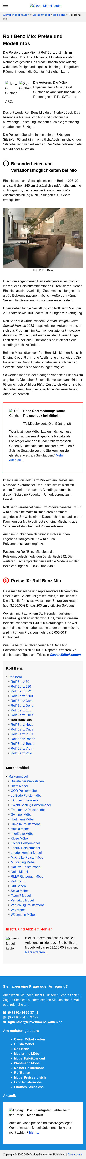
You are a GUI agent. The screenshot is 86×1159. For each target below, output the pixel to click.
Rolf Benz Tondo (22, 743)
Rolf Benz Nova (22, 724)
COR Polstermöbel (24, 790)
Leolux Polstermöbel (25, 848)
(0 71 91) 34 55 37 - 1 (23, 1012)
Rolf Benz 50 (20, 681)
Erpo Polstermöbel (28, 1082)
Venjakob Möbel (22, 900)
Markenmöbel (41, 14)
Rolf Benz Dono (22, 705)
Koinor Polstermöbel (25, 843)
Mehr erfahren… (36, 952)
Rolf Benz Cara (22, 701)
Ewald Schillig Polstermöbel (31, 805)
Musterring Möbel (23, 862)
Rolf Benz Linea (22, 715)
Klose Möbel (20, 838)
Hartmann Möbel (22, 819)
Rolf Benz (59, 14)
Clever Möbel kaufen (16, 14)
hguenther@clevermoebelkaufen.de (35, 1022)
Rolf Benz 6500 (22, 696)
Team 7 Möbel (21, 895)
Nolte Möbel (19, 871)
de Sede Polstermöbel (26, 795)
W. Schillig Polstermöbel (28, 905)
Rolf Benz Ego (21, 710)
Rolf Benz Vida (21, 748)
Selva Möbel (20, 891)
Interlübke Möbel (22, 833)
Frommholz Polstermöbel (28, 810)
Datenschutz (74, 1154)
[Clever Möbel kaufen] (44, 5)
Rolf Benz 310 (21, 686)
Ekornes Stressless (24, 800)
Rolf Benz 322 (21, 691)
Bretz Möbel (19, 786)
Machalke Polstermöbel (27, 857)
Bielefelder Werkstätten (27, 781)
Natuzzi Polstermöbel (26, 867)
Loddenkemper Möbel (26, 852)
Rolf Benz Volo (21, 753)
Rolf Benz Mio (21, 720)
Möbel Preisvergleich (30, 1077)
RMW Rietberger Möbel (27, 876)
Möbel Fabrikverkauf (29, 1058)
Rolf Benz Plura (22, 734)
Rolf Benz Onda (22, 729)
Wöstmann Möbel (23, 914)
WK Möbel (18, 910)
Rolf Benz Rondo (23, 739)
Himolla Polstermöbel (26, 824)
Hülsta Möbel (20, 829)
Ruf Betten (18, 886)
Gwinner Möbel (21, 814)
